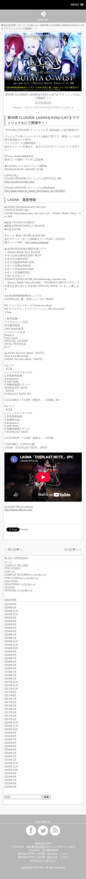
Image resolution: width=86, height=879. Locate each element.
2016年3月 (10, 753)
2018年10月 (11, 648)
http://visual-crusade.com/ (19, 181)
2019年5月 (10, 628)
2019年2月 (10, 634)
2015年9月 (10, 773)
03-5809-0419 (50, 850)
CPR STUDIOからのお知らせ (21, 578)
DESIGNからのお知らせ (18, 590)
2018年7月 (10, 658)
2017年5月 (10, 705)
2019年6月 (10, 624)
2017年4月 (10, 709)
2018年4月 (10, 668)
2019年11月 (11, 611)
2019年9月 (10, 617)
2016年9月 (10, 732)
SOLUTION (40, 107)
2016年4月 (10, 749)
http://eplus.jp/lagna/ (37, 242)
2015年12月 (11, 763)
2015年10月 (11, 770)
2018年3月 (10, 672)
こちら (64, 853)
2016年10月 (11, 729)
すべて (22, 25)
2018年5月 (10, 665)
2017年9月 (10, 692)
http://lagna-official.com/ (18, 509)
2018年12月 (11, 641)
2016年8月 (10, 736)
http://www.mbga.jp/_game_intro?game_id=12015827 (34, 191)
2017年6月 (10, 702)
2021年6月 (10, 604)
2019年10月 (11, 614)
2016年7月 (10, 739)
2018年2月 (10, 675)
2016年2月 (10, 756)
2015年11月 (11, 766)
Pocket (23, 529)
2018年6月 (10, 661)
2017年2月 (10, 715)
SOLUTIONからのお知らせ (60, 107)
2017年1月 (10, 719)
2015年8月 (10, 776)
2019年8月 (10, 621)
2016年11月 (11, 726)
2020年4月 (10, 607)
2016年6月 (10, 743)
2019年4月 (10, 631)
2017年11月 (11, 685)
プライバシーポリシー (43, 860)
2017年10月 (11, 688)
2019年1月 (10, 638)
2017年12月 (11, 682)
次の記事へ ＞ (73, 549)
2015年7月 (10, 780)
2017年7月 (10, 699)
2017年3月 (10, 712)
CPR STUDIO (12, 568)
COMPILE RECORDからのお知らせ (25, 574)
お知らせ (33, 25)
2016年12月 (11, 722)
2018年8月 (10, 655)
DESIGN (9, 587)
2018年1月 (10, 678)
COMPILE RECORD (16, 565)
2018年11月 (11, 644)
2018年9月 (10, 651)
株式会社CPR (8, 25)
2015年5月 (10, 787)
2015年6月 (10, 783)
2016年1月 (10, 759)
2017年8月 (10, 695)
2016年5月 (10, 746)
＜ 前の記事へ (13, 549)
